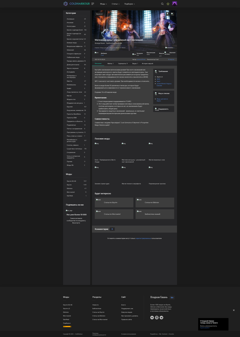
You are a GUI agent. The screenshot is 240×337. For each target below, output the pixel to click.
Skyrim (76, 185)
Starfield (76, 196)
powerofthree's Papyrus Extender (164, 84)
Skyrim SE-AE (76, 181)
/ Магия (123, 47)
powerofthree (141, 59)
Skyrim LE (99, 14)
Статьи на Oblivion (98, 316)
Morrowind (76, 192)
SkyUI (158, 81)
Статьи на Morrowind (99, 319)
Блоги (123, 305)
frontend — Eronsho (168, 334)
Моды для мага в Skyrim (162, 100)
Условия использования (128, 334)
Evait (102, 55)
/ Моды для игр (104, 47)
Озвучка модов (126, 312)
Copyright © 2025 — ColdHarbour (73, 334)
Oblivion (76, 188)
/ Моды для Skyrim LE (115, 47)
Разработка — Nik (155, 334)
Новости (95, 305)
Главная (97, 47)
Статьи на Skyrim (98, 312)
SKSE (158, 79)
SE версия (171, 59)
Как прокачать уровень (129, 316)
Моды (102, 4)
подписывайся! (204, 327)
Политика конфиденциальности (99, 334)
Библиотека (96, 308)
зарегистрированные (143, 238)
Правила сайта (126, 319)
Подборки (128, 4)
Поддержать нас (127, 308)
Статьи (115, 4)
